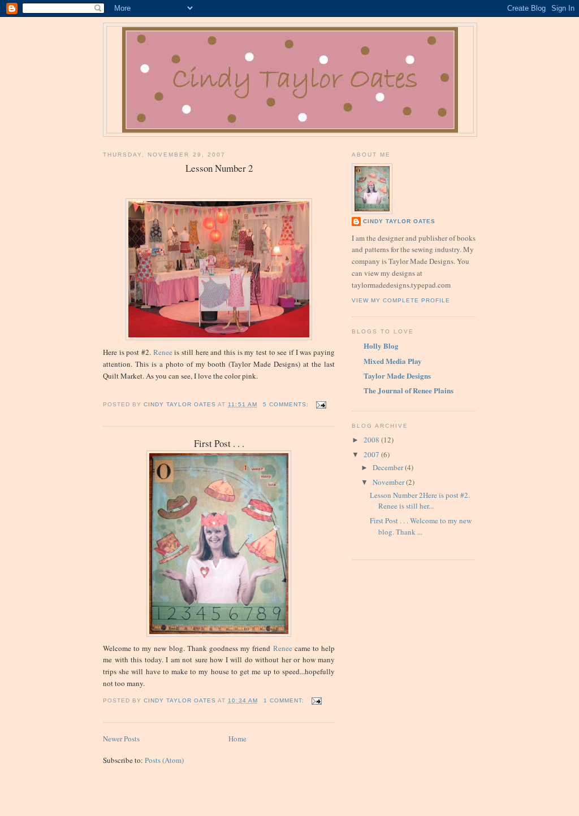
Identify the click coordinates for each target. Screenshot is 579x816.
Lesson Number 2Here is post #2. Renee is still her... (420, 500)
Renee (162, 352)
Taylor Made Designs (397, 375)
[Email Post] (321, 404)
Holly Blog (381, 345)
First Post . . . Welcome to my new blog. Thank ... (421, 526)
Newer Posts (121, 738)
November (389, 482)
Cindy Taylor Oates (399, 221)
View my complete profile (401, 300)
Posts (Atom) (164, 760)
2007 (372, 454)
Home (237, 738)
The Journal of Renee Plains (408, 390)
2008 (372, 440)
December (389, 467)
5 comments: (287, 404)
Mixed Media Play (393, 360)
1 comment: (284, 700)
